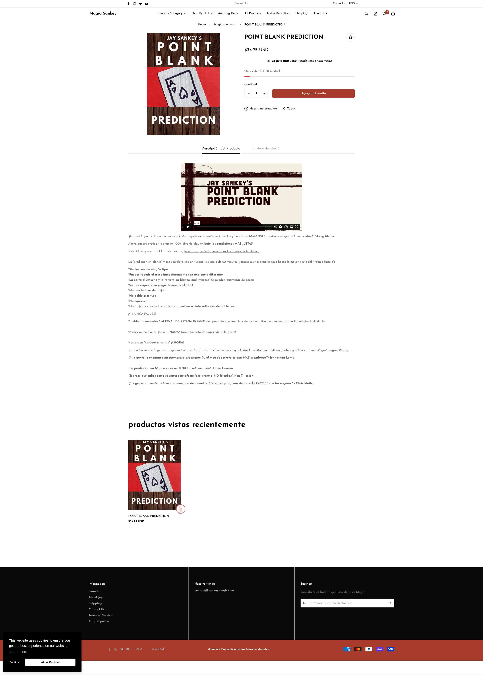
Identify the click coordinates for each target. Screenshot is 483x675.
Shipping (301, 13)
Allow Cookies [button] (50, 662)
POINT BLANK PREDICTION (148, 516)
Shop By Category (170, 13)
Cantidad (250, 84)
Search (94, 591)
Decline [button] (14, 662)
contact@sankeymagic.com (214, 590)
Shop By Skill (200, 13)
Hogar (202, 24)
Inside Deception (278, 13)
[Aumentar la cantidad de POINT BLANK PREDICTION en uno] (264, 93)
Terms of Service (100, 615)
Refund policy (99, 621)
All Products (253, 13)
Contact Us (241, 3)
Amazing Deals (228, 13)
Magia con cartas (225, 24)
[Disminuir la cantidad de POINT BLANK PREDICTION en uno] (249, 93)
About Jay (320, 13)
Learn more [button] (18, 652)
